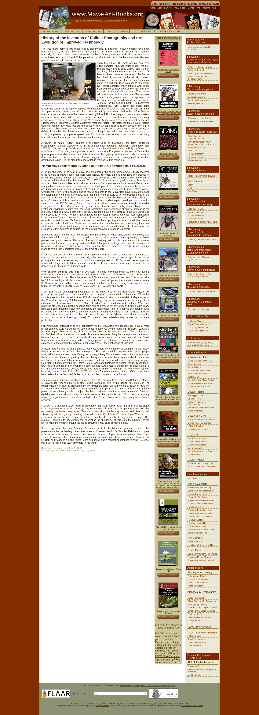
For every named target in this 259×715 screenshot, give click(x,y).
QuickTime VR (111, 414)
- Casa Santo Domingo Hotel (201, 504)
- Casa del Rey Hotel (197, 497)
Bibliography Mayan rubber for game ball (201, 48)
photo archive (93, 31)
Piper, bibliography (196, 154)
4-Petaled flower (197, 77)
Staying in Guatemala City (199, 487)
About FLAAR (165, 8)
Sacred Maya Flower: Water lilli (168, 570)
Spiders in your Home (168, 193)
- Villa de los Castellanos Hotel (201, 529)
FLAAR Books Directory (199, 324)
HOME (152, 8)
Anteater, (202, 239)
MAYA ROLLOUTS (72, 31)
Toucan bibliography (197, 215)
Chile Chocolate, (196, 137)
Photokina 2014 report (168, 275)
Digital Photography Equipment (202, 601)
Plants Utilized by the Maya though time (168, 528)
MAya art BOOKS (51, 31)
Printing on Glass (195, 666)
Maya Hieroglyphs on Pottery (201, 451)
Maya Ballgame (195, 367)
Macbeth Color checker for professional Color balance (168, 356)
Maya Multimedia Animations (200, 383)
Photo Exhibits (194, 645)
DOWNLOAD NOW (166, 75)
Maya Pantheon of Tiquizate (200, 463)
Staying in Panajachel (197, 533)
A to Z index (148, 686)
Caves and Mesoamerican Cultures (168, 612)
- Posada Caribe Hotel (198, 523)
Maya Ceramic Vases (197, 438)
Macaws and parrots (197, 212)
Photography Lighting (197, 604)
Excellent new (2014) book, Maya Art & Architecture (200, 344)
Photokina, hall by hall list (168, 315)
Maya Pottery (194, 454)
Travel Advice (194, 478)
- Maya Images (195, 636)
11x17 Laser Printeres (198, 582)
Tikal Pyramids (194, 364)
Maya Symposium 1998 (198, 386)
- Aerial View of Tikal (197, 642)
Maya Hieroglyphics (197, 445)
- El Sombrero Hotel (197, 526)
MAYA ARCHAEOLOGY (170, 31)
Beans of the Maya (168, 153)
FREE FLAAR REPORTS (144, 31)
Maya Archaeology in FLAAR (201, 361)
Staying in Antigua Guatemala (201, 500)
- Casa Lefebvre (195, 507)
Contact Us (193, 8)
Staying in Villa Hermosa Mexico (202, 554)
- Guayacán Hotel (196, 520)
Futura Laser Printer (197, 576)
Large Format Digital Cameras (201, 611)
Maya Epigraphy (195, 448)
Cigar (190, 185)
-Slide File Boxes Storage (199, 617)
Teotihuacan (193, 377)
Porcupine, (202, 222)
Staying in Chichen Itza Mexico (202, 560)
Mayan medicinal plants (198, 100)
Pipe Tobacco (194, 191)
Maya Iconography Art (198, 441)
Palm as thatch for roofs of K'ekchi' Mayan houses (200, 275)
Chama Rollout (194, 399)
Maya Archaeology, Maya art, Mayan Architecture (100, 20)
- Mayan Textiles (195, 426)
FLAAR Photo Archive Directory (202, 633)
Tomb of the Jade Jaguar (199, 370)
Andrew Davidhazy (116, 148)
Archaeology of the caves (199, 309)
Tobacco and (201, 176)
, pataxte (200, 121)
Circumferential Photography (201, 407)
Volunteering (209, 8)
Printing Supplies (195, 586)
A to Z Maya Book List (198, 327)
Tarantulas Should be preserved (168, 234)
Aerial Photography (196, 639)
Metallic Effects (195, 675)
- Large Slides (194, 620)
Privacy (138, 686)
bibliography (201, 73)
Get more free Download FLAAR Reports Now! (168, 626)
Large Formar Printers (198, 579)
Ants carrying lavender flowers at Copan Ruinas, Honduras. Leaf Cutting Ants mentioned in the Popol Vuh (168, 484)
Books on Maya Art (196, 321)
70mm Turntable (195, 411)
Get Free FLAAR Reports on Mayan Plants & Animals (185, 3)
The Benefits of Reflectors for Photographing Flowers (168, 398)
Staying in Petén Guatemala (200, 510)
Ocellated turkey (195, 218)
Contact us (160, 686)
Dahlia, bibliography (197, 70)
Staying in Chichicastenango (201, 491)
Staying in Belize (195, 542)
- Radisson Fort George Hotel (201, 545)
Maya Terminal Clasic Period (201, 380)
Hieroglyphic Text (196, 395)
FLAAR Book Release (198, 331)
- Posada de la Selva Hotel (200, 516)
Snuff (190, 188)
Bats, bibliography (196, 209)
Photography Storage (197, 614)
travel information (117, 31)
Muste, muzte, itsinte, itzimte (201, 143)
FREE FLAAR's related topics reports (167, 658)
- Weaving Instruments (198, 429)
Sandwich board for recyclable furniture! (202, 670)
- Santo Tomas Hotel (197, 494)
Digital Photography (60, 414)
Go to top (170, 686)
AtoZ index (180, 8)
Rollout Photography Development (197, 403)
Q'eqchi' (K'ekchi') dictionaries (201, 291)
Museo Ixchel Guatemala (199, 423)
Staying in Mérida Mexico (199, 557)
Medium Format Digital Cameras (202, 607)
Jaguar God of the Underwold (201, 466)
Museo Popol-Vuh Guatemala (201, 420)
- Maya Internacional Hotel (200, 513)
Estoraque (199, 258)
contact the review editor (192, 706)
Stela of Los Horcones (198, 374)
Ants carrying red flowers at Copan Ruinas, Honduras (168, 440)
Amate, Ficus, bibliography (200, 67)
